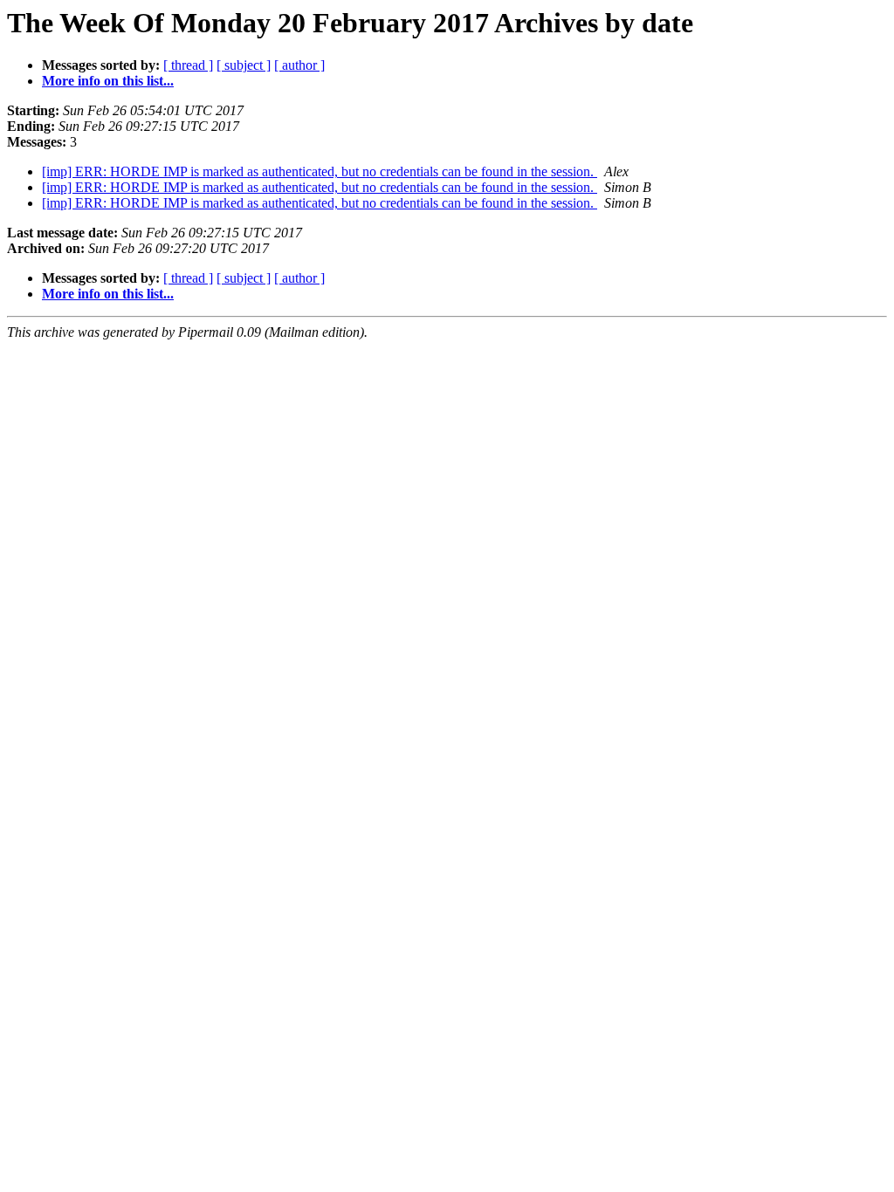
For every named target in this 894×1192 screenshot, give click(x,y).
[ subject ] (244, 65)
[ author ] (299, 65)
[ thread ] (188, 65)
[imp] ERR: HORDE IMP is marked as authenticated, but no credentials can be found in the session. (319, 171)
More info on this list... (108, 80)
